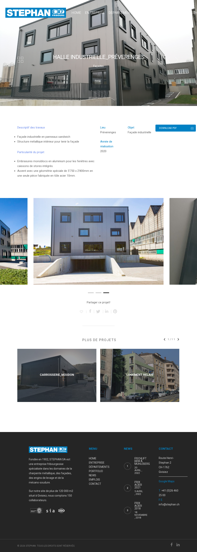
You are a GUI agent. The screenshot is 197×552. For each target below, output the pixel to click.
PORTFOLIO (147, 13)
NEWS (164, 13)
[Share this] (90, 311)
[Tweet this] (98, 311)
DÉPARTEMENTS (121, 13)
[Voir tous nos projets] (20, 60)
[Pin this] (115, 311)
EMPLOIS (180, 13)
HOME (76, 13)
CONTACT (95, 483)
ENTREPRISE (95, 13)
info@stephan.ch (169, 504)
